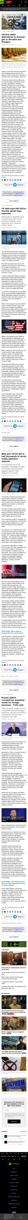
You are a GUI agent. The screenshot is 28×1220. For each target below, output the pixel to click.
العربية (2, 1153)
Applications (14, 1172)
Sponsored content (14, 1182)
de (15, 1153)
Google (11, 676)
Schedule (14, 1179)
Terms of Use (14, 1186)
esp (7, 1153)
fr (18, 1153)
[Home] (2, 2)
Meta (3, 676)
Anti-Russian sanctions (9, 923)
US (7, 676)
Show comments (14, 201)
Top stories (5, 950)
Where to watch (14, 1175)
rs (22, 1153)
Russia (19, 923)
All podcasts (23, 1131)
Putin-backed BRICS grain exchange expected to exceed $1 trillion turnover (13, 883)
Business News (9, 31)
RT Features (6, 993)
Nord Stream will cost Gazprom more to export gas (13, 1093)
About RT (14, 1193)
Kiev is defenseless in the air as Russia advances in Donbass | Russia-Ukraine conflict (14, 9)
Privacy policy (14, 1189)
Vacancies (14, 1207)
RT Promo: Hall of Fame (14, 1196)
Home (4, 31)
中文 (26, 1153)
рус (11, 1153)
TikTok (16, 676)
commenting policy (17, 192)
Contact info (14, 1200)
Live (14, 1168)
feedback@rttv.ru (18, 195)
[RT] (3, 1156)
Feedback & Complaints (14, 1203)
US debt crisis (6, 432)
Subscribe (14, 1121)
